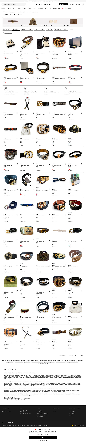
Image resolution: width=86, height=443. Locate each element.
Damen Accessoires (17, 12)
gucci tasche (80, 360)
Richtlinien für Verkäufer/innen (42, 413)
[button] (83, 4)
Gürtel (24, 12)
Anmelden (78, 4)
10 (75, 355)
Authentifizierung (23, 411)
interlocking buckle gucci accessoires (11, 360)
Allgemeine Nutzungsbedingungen (19, 425)
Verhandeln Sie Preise (9, 91)
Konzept (3, 410)
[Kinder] (52, 8)
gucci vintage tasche (60, 362)
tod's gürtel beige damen (72, 362)
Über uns (71, 410)
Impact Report (72, 413)
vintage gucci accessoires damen (48, 360)
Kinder (50, 8)
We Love (24, 8)
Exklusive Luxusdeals (49, 91)
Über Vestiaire (68, 8)
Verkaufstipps (39, 410)
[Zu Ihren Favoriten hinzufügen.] (17, 52)
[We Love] (27, 8)
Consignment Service (6, 411)
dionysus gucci (9, 362)
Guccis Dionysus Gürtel (9, 397)
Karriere (70, 415)
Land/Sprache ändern (43, 440)
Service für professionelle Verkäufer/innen (41, 416)
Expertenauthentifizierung (30, 91)
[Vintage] (32, 8)
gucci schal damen (25, 360)
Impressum (10, 425)
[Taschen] (37, 8)
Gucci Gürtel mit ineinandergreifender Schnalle (14, 399)
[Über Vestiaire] (72, 8)
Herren (19, 8)
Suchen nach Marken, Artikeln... (10, 4)
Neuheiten (3, 8)
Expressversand (56, 8)
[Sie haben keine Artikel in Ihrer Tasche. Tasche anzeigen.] (83, 4)
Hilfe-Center (55, 410)
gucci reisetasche (19, 362)
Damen (14, 8)
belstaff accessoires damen (43, 363)
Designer (9, 8)
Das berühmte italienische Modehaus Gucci (12, 375)
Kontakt (54, 411)
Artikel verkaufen (63, 4)
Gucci (10, 12)
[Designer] (12, 8)
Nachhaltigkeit (72, 411)
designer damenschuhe (37, 362)
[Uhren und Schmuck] (47, 8)
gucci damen (72, 360)
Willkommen (5, 12)
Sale (63, 8)
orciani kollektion (35, 360)
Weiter (43, 437)
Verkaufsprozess (40, 411)
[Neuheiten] (6, 8)
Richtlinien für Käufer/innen (25, 413)
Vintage (29, 8)
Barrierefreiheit (5, 425)
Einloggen (72, 4)
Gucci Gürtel (6, 383)
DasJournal (71, 416)
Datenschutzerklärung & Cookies (32, 425)
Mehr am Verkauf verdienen (70, 91)
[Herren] (21, 8)
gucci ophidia (27, 362)
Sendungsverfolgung (24, 410)
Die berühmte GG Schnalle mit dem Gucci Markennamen (16, 398)
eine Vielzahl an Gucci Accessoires (25, 394)
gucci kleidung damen (49, 362)
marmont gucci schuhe (62, 360)
